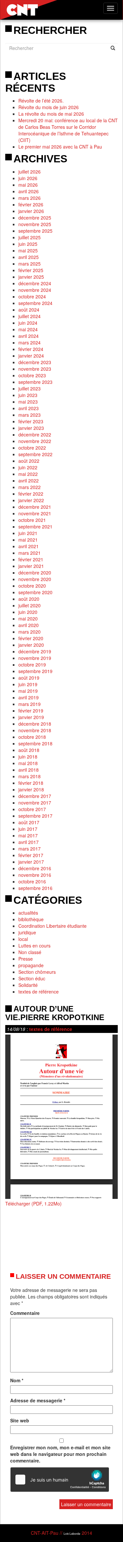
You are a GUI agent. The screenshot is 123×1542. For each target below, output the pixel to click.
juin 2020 (27, 612)
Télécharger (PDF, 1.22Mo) (33, 1203)
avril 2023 (28, 408)
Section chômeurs (37, 972)
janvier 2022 (31, 500)
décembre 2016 (34, 868)
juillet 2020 (29, 605)
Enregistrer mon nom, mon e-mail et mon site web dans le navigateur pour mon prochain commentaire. (60, 1454)
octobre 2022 (32, 447)
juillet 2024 (29, 316)
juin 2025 (27, 244)
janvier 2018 (31, 789)
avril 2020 (28, 625)
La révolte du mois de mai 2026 (51, 113)
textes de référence (38, 991)
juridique (27, 932)
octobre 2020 (32, 585)
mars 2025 (29, 263)
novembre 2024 (34, 290)
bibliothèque (31, 919)
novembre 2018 (34, 730)
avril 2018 (28, 769)
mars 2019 (29, 704)
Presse (25, 958)
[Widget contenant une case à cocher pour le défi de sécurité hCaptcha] (59, 1479)
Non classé (29, 952)
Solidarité (28, 985)
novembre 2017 (34, 802)
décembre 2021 (34, 506)
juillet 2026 (29, 171)
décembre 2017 (34, 796)
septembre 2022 (35, 454)
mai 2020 (28, 618)
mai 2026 (28, 184)
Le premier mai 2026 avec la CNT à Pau (60, 146)
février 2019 (30, 710)
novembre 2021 (34, 513)
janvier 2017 (31, 861)
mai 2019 (28, 691)
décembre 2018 (34, 723)
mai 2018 (28, 763)
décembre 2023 (34, 362)
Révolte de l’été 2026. (41, 100)
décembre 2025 (34, 217)
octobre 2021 (32, 520)
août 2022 (28, 460)
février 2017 (30, 855)
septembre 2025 (35, 230)
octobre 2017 (32, 809)
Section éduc (31, 978)
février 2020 (30, 638)
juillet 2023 (29, 388)
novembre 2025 (34, 224)
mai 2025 (28, 250)
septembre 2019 (35, 671)
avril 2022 (28, 480)
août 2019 (28, 677)
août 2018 (28, 750)
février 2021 (30, 559)
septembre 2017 (35, 815)
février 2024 (30, 349)
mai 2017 (28, 835)
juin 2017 (27, 829)
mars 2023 (29, 414)
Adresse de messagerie (37, 1400)
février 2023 (30, 421)
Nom (16, 1380)
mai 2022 (28, 474)
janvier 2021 (31, 566)
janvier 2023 (31, 428)
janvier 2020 (31, 645)
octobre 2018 (32, 737)
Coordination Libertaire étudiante (52, 926)
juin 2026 (27, 178)
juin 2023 (27, 395)
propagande (31, 965)
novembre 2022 (34, 441)
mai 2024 (28, 329)
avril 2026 (28, 191)
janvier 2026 (31, 211)
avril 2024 (28, 336)
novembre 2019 (34, 658)
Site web (19, 1420)
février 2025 (30, 270)
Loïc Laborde (72, 1533)
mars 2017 (29, 848)
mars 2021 (29, 552)
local (23, 939)
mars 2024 (29, 342)
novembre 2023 (34, 368)
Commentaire (25, 1313)
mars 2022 (29, 487)
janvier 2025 (31, 276)
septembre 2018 (35, 743)
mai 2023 (28, 401)
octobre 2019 (32, 664)
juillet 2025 (29, 237)
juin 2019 (27, 684)
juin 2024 (27, 322)
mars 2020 (29, 631)
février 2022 (30, 493)
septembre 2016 (35, 888)
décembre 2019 (34, 651)
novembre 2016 (34, 875)
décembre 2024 (34, 283)
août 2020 (28, 599)
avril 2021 (28, 546)
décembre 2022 (34, 434)
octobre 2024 (32, 296)
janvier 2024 (31, 355)
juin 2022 (27, 467)
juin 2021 (27, 533)
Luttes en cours (34, 945)
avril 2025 (28, 257)
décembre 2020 (34, 572)
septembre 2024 (35, 303)
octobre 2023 (32, 375)
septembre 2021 (35, 526)
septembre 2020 (35, 592)
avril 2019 (28, 697)
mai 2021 (28, 539)
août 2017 (28, 822)
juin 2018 (27, 756)
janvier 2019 (31, 717)
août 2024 (28, 309)
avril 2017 (28, 842)
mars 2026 (29, 198)
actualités (28, 912)
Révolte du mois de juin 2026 (48, 107)
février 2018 (30, 783)
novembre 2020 (34, 579)
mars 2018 (29, 776)
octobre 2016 (32, 881)
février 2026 (30, 204)
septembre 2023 (35, 382)
